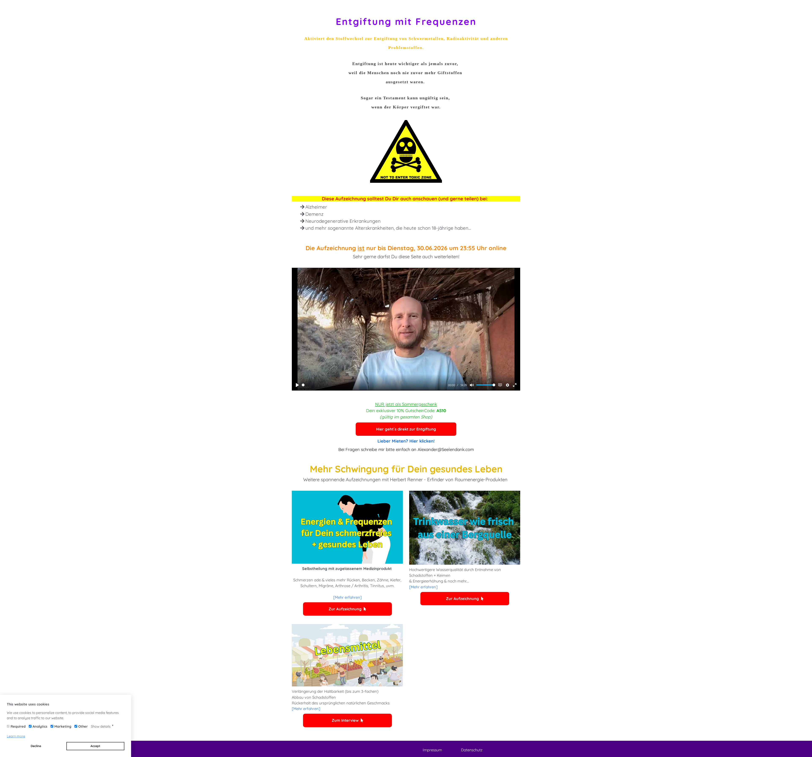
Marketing (62, 726)
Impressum (432, 749)
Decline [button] (36, 746)
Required (18, 726)
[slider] (374, 384)
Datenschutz (472, 749)
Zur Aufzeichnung (345, 609)
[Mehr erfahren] (347, 597)
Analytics (40, 726)
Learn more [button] (16, 736)
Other (83, 726)
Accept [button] (95, 746)
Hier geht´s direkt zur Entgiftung (406, 429)
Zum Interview (345, 720)
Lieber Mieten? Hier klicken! (406, 441)
